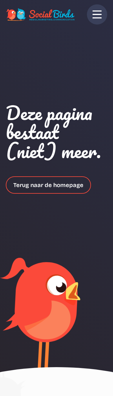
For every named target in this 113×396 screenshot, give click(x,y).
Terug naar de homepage (48, 185)
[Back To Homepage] (40, 14)
